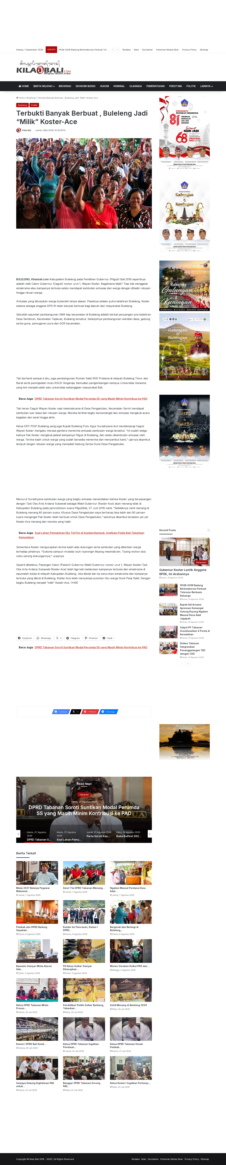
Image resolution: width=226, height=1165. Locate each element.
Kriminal (119, 86)
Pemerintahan (155, 86)
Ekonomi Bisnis (85, 86)
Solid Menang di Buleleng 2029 (128, 1005)
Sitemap (204, 49)
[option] (84, 810)
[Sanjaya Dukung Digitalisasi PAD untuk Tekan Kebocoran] (37, 1068)
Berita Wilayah (42, 86)
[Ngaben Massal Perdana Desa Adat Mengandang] (131, 873)
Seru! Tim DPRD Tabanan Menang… (84, 888)
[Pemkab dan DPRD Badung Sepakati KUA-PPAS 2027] (37, 912)
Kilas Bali (26, 130)
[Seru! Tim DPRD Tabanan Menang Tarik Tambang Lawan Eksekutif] (84, 873)
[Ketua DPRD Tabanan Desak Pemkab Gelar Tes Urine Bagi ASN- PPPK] (131, 1029)
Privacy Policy (189, 49)
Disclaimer (147, 49)
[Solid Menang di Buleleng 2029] (131, 990)
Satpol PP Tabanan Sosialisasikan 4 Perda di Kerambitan (195, 631)
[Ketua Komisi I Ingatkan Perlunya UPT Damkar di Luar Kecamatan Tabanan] (131, 1068)
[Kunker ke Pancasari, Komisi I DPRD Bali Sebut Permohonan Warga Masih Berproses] (84, 912)
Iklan (136, 49)
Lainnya (205, 86)
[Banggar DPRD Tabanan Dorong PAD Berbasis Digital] (84, 1068)
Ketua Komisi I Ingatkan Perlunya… (130, 1083)
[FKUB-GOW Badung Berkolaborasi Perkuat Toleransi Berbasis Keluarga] (168, 590)
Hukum (104, 86)
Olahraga (135, 86)
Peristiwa (175, 86)
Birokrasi (65, 86)
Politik (191, 86)
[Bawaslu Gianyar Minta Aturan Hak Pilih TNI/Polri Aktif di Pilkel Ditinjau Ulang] (37, 951)
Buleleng (31, 97)
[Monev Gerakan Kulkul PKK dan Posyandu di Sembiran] (131, 951)
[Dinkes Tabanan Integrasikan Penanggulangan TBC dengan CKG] (168, 648)
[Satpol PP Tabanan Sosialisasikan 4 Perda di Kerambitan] (168, 632)
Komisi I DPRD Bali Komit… (31, 1044)
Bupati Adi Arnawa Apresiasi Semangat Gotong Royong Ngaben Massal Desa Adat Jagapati (106, 49)
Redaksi (127, 49)
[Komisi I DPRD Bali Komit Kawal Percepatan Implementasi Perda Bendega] (37, 1029)
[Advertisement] (113, 23)
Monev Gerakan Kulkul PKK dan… (130, 966)
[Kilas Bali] (43, 67)
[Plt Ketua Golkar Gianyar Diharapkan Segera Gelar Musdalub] (84, 951)
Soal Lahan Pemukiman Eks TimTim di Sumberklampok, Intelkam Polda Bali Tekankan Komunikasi (84, 813)
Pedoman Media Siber (167, 49)
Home (25, 86)
